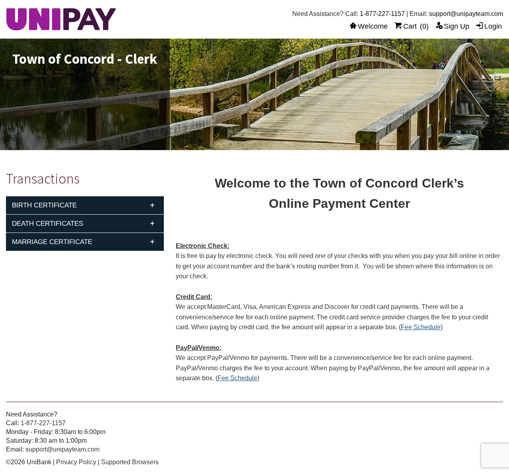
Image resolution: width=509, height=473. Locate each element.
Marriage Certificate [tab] (52, 242)
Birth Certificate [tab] (44, 205)
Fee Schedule (421, 327)
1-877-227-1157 (382, 13)
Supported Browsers (130, 462)
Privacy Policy (76, 462)
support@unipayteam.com (466, 13)
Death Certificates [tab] (47, 223)
